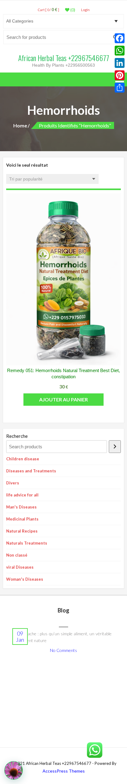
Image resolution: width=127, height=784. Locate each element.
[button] (13, 770)
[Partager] (119, 87)
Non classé (16, 555)
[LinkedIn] (119, 63)
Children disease (22, 458)
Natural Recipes (22, 531)
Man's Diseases (21, 506)
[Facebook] (119, 38)
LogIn (85, 10)
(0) (72, 9)
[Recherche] (115, 446)
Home (20, 125)
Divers (12, 482)
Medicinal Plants (22, 518)
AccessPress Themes (64, 771)
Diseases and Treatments (31, 470)
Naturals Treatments (26, 543)
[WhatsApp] (119, 50)
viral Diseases (20, 567)
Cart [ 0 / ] (48, 10)
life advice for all (22, 494)
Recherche (17, 436)
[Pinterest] (119, 75)
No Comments (63, 650)
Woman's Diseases (24, 579)
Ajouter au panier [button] (63, 399)
